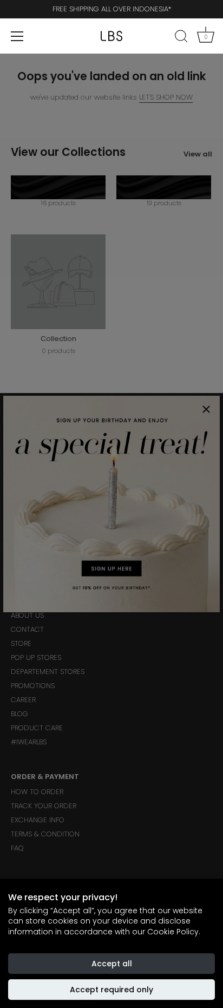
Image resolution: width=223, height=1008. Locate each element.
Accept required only (111, 989)
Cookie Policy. (173, 931)
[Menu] (17, 36)
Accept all (111, 963)
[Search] (181, 38)
